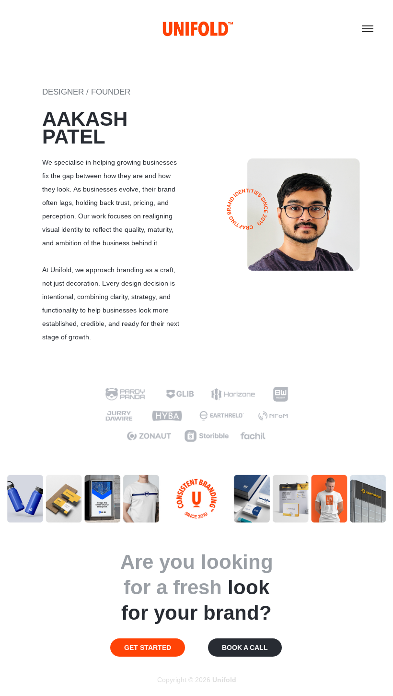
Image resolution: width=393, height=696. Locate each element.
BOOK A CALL (245, 647)
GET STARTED (147, 647)
